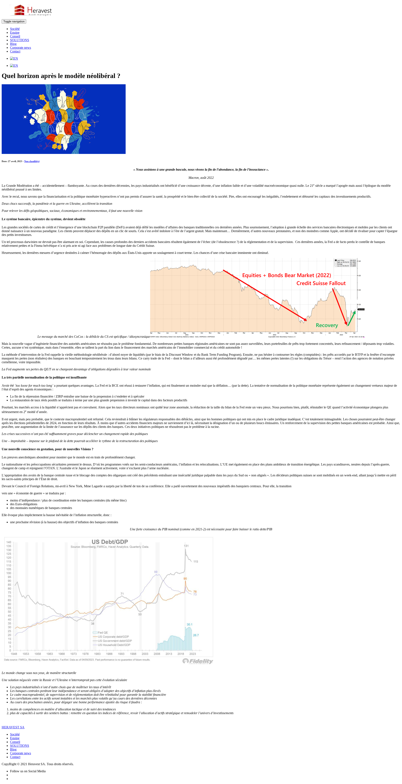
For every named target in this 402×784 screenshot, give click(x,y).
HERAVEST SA (13, 727)
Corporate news (20, 47)
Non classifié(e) (32, 161)
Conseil (15, 36)
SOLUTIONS (19, 40)
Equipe (14, 32)
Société (15, 29)
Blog (13, 44)
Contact (15, 51)
